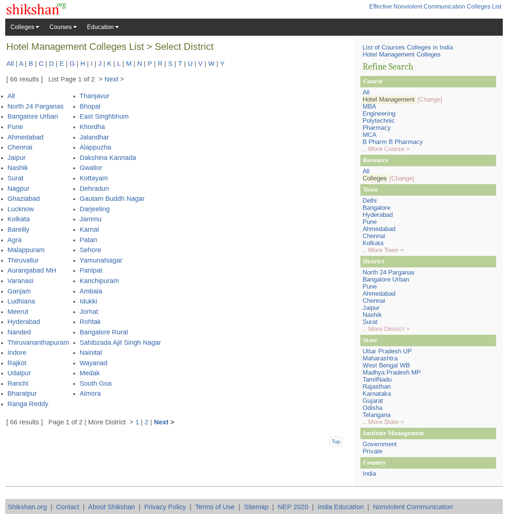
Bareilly (18, 229)
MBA (369, 106)
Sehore (90, 250)
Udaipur (19, 373)
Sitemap (256, 507)
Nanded (19, 332)
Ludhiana (21, 301)
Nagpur (18, 188)
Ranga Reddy (27, 404)
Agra (14, 240)
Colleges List (484, 6)
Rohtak (90, 321)
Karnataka (377, 393)
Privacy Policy (165, 507)
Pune (15, 127)
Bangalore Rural (104, 332)
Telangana (376, 414)
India (369, 473)
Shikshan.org (27, 507)
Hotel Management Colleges (402, 54)
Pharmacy (377, 127)
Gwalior (91, 167)
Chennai (19, 147)
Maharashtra (380, 358)
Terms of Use (215, 507)
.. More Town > (383, 250)
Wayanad (93, 363)
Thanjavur (94, 96)
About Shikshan (111, 507)
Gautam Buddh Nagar (112, 198)
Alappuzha (95, 147)
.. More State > (383, 421)
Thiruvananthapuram (38, 342)
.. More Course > (386, 148)
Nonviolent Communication (413, 507)
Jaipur (16, 157)
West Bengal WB (386, 365)
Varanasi (20, 281)
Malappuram (26, 250)
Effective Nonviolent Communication (417, 6)
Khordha (92, 127)
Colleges (23, 27)
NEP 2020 (293, 507)
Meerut (17, 311)
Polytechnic (379, 120)
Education (101, 27)
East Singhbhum (104, 116)
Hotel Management (389, 99)
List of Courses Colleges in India (408, 47)
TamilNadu (377, 379)
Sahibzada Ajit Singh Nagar (120, 342)
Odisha (372, 407)
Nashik (17, 167)
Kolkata (18, 219)
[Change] (429, 99)
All (10, 63)
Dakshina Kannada (108, 157)
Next (111, 79)
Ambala (91, 291)
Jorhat (89, 311)
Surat (15, 178)
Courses (61, 27)
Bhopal (90, 106)
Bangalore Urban (32, 116)
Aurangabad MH (31, 270)
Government (380, 444)
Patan (88, 240)
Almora (90, 393)
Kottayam (94, 178)
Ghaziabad (23, 198)
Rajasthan (376, 386)
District (115, 422)
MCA (369, 134)
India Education (341, 507)
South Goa (96, 383)
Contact (67, 507)
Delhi (370, 200)
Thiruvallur (23, 260)
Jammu (91, 219)
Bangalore (376, 207)
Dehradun (94, 188)
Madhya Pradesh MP (392, 372)
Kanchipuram (99, 281)
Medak (90, 373)
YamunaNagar (101, 260)
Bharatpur (22, 393)
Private (372, 451)
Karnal (89, 229)
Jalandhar (94, 137)
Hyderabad (23, 321)
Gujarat (373, 400)
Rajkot (16, 363)
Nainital (91, 352)
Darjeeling (95, 209)
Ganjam (19, 291)
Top (336, 441)
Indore (16, 352)
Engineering (379, 113)
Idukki (88, 301)
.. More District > (386, 329)
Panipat (91, 270)
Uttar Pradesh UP (387, 351)
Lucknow (20, 209)
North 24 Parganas (35, 106)
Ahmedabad (25, 137)
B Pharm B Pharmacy (393, 141)
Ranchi (17, 383)
